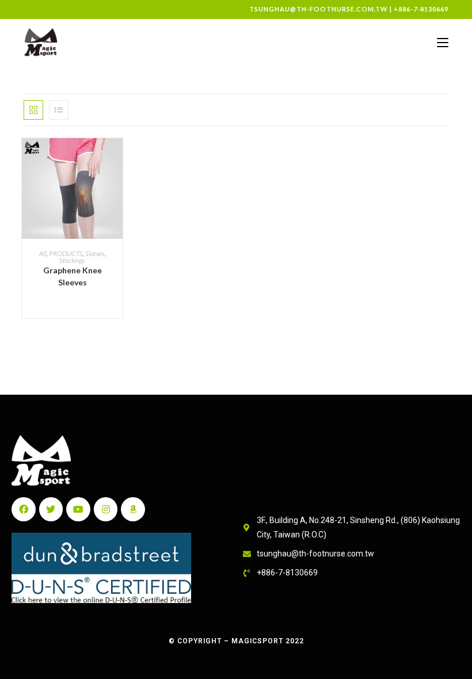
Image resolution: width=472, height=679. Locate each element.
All (43, 253)
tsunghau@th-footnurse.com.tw (318, 9)
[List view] (58, 110)
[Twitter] (51, 509)
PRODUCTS (66, 253)
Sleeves (95, 253)
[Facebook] (24, 509)
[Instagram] (106, 509)
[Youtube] (78, 509)
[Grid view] (33, 110)
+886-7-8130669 (421, 9)
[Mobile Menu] (442, 42)
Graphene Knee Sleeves (72, 276)
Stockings (72, 260)
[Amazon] (133, 509)
